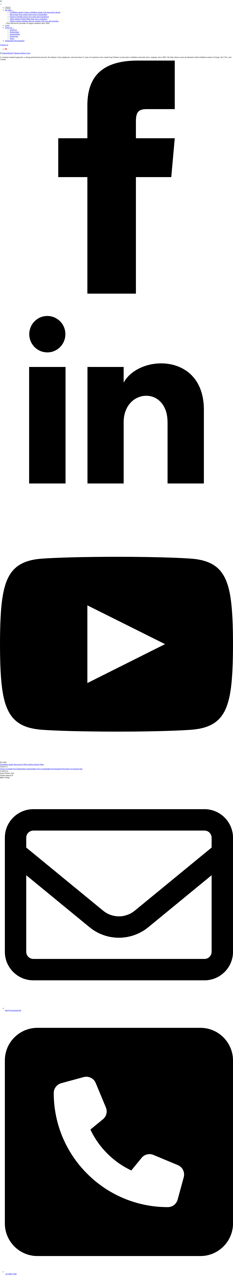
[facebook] (116, 293)
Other (41, 764)
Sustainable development (52, 769)
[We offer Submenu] (13, 10)
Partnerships (21, 769)
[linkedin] (116, 526)
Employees (12, 769)
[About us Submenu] (13, 28)
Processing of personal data (72, 769)
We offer (8, 10)
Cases (7, 25)
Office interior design (31, 764)
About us (8, 28)
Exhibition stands (7, 764)
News (39, 769)
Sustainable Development (14, 41)
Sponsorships (31, 769)
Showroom (18, 764)
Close (8, 8)
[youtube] (116, 760)
